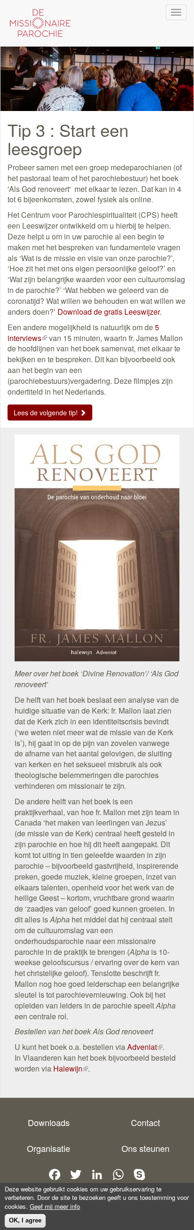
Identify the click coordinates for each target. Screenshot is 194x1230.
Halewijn (70, 1068)
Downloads (49, 1122)
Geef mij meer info (55, 1206)
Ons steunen (145, 1148)
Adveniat (144, 1046)
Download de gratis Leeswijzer (108, 311)
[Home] (37, 23)
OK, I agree (25, 1220)
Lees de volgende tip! (47, 412)
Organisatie (48, 1148)
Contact (145, 1122)
